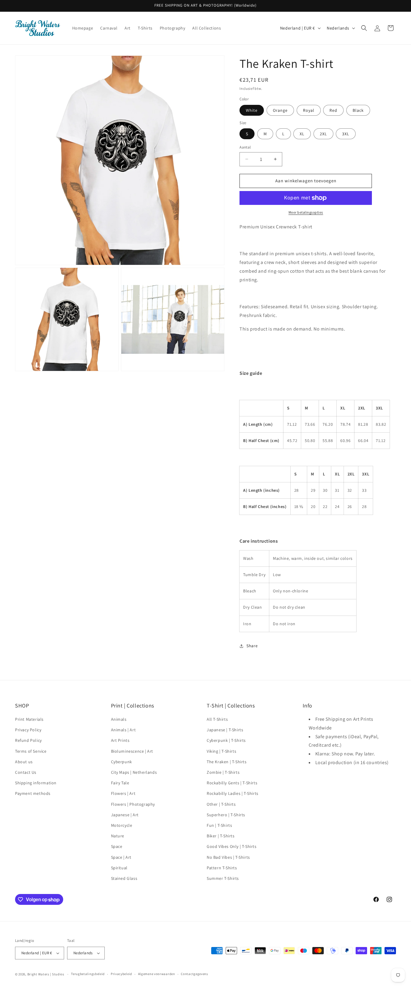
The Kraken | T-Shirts (227, 761)
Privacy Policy (28, 729)
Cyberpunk (121, 761)
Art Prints (120, 740)
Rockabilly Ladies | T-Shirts (232, 793)
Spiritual (119, 867)
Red (333, 110)
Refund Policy (28, 740)
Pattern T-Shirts (222, 867)
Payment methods (33, 793)
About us (24, 761)
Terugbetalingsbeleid (88, 974)
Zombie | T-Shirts (223, 772)
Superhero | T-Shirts (226, 814)
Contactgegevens (194, 974)
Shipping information (36, 783)
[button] (364, 28)
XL (302, 133)
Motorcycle (121, 825)
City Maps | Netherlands (134, 772)
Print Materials (29, 719)
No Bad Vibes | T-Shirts (228, 857)
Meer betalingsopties (306, 212)
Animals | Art (123, 729)
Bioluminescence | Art (132, 751)
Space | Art (121, 857)
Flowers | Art (123, 793)
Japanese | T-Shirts (225, 729)
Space (116, 846)
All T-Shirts (217, 719)
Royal (308, 110)
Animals (119, 719)
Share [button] (252, 645)
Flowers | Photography (133, 804)
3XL (345, 133)
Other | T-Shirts (221, 804)
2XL (323, 133)
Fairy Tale (120, 783)
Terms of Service (31, 751)
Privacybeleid (121, 974)
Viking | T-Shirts (221, 751)
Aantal (245, 147)
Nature (118, 836)
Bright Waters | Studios (45, 974)
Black (358, 110)
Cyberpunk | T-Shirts (226, 740)
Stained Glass (124, 878)
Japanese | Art (125, 814)
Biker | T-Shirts (221, 836)
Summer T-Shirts (223, 878)
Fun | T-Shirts (219, 825)
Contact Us (25, 772)
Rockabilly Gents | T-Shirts (232, 783)
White (252, 110)
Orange (280, 110)
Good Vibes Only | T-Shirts (232, 846)
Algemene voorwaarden (156, 974)
